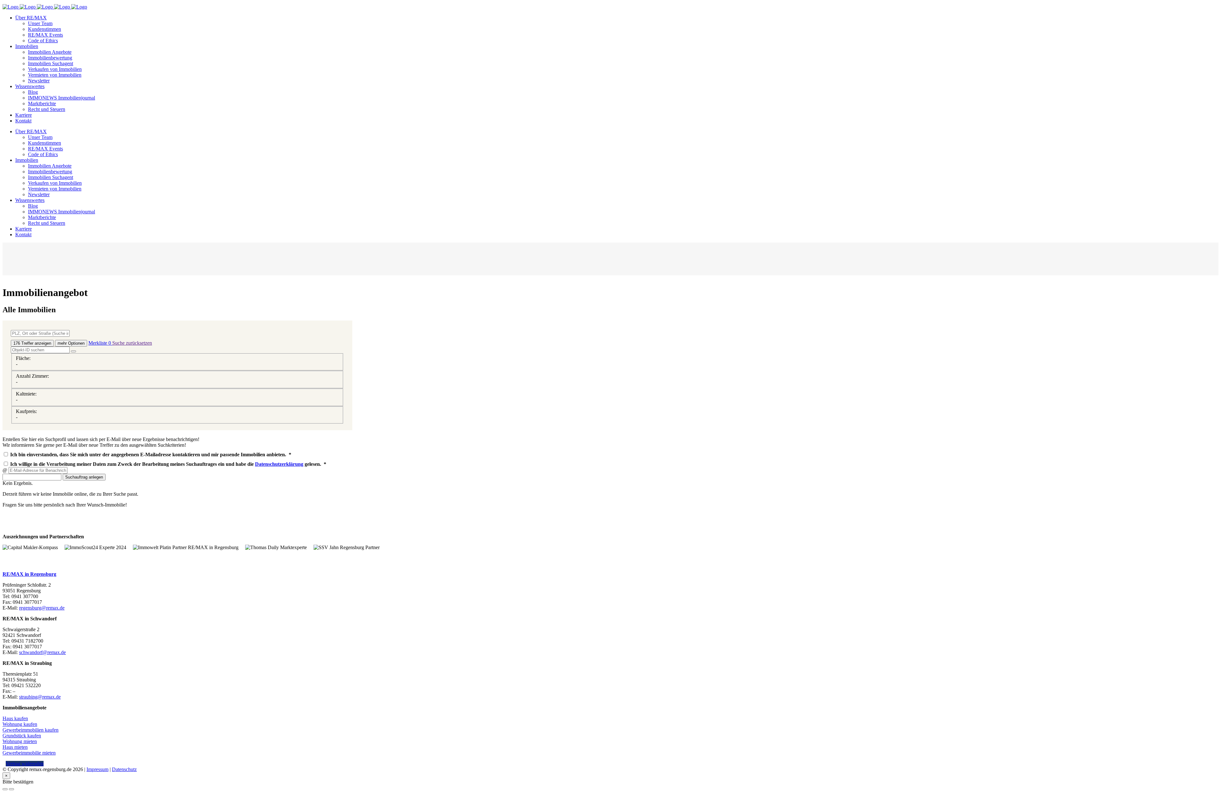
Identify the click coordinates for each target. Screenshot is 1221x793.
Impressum (97, 769)
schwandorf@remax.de (42, 652)
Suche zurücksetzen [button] (132, 343)
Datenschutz (124, 769)
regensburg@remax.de (42, 607)
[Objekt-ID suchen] (73, 351)
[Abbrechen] (5, 789)
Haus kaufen (15, 718)
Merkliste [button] (99, 343)
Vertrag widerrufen (25, 763)
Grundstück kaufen (22, 735)
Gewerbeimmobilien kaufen (31, 730)
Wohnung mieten (20, 741)
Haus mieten (15, 747)
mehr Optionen (71, 343)
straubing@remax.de (40, 697)
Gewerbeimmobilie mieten (29, 752)
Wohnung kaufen (20, 724)
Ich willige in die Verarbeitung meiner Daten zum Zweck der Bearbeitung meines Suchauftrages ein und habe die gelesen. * (167, 464)
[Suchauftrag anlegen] (11, 789)
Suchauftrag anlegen (84, 477)
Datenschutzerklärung (279, 464)
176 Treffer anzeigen (32, 343)
